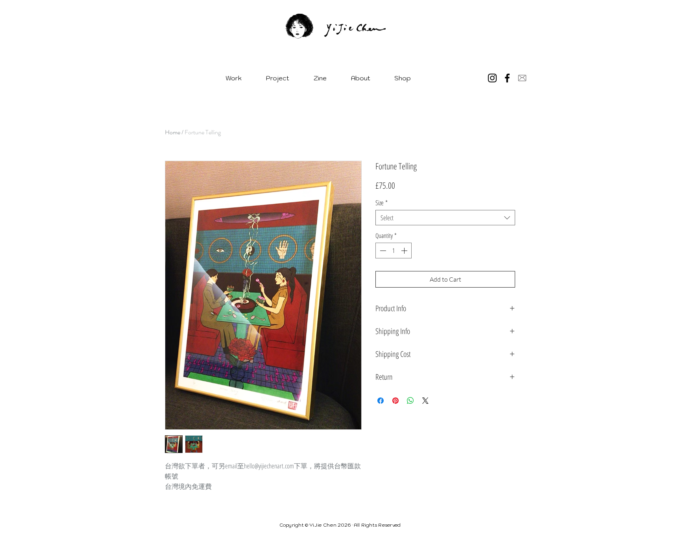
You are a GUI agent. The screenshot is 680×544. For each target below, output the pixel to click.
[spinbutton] (393, 250)
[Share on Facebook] (380, 400)
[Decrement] (382, 250)
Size (381, 203)
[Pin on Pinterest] (395, 400)
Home (172, 132)
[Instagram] (492, 78)
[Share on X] (425, 400)
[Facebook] (507, 78)
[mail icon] (522, 78)
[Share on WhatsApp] (410, 400)
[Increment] (404, 250)
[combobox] (445, 217)
